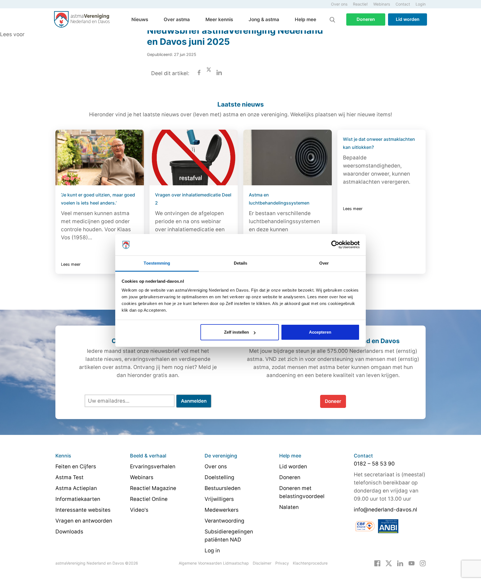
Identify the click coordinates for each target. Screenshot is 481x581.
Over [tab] (324, 263)
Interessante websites (83, 510)
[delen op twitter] (209, 73)
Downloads (69, 531)
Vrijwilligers (219, 499)
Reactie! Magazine (153, 488)
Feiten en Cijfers (75, 466)
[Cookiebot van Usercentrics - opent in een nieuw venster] (335, 245)
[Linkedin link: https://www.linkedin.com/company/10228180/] (400, 563)
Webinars (381, 4)
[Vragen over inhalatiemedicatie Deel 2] (193, 157)
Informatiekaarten (77, 499)
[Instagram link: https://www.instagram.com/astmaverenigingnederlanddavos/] (423, 563)
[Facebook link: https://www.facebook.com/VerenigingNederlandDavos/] (377, 563)
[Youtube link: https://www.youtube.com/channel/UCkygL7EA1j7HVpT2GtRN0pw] (411, 563)
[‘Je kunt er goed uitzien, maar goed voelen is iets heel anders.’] (99, 157)
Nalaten (289, 507)
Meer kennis (219, 19)
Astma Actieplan (76, 488)
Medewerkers (222, 510)
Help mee (305, 19)
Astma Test (69, 477)
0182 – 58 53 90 (374, 464)
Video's (139, 510)
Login (421, 4)
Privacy (282, 563)
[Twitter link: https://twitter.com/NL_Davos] (389, 563)
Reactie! (360, 4)
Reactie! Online (149, 499)
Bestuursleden (222, 488)
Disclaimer (262, 563)
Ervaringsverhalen (152, 466)
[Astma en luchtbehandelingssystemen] (287, 157)
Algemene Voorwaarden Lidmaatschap (214, 563)
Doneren (366, 19)
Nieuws (139, 19)
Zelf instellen (236, 332)
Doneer (333, 401)
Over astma (177, 19)
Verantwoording (224, 521)
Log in (212, 550)
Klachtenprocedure (310, 563)
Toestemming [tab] (157, 263)
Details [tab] (240, 263)
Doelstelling (219, 477)
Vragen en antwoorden (83, 521)
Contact (403, 4)
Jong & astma (264, 19)
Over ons (339, 4)
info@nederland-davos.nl (385, 509)
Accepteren (320, 332)
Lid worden (407, 19)
